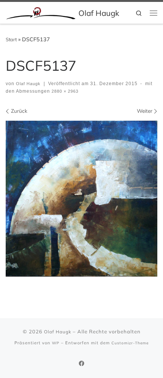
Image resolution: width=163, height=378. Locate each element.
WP (56, 343)
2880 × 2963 (64, 91)
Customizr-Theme (130, 343)
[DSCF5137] (81, 199)
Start (11, 39)
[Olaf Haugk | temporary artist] (41, 12)
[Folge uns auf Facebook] (82, 363)
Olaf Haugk (28, 83)
